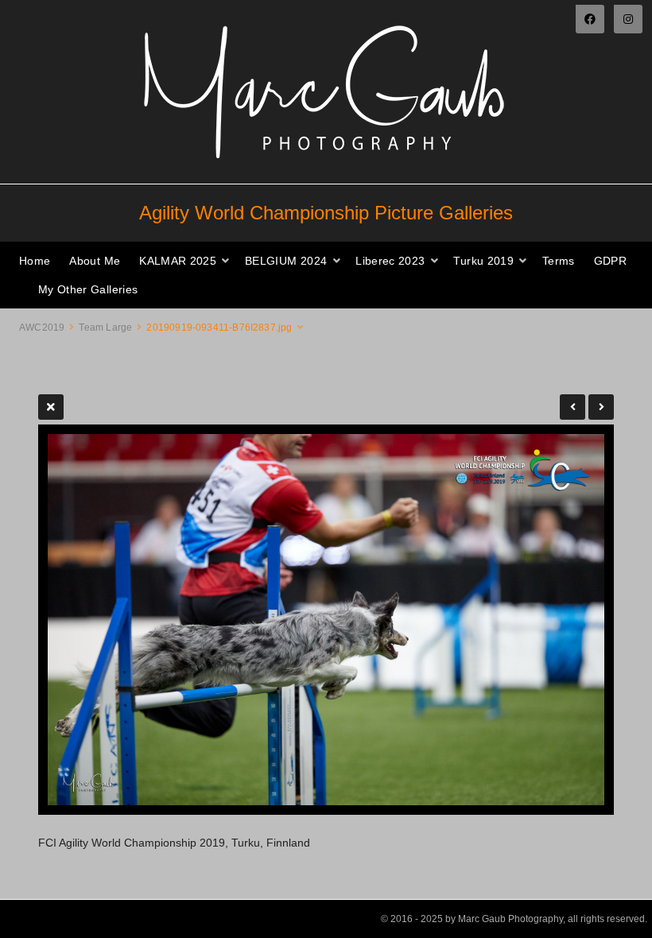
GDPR (610, 260)
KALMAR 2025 (177, 260)
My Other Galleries (88, 289)
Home (34, 260)
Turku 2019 (483, 260)
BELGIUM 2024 (286, 260)
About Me (94, 260)
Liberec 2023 (390, 260)
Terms (558, 260)
